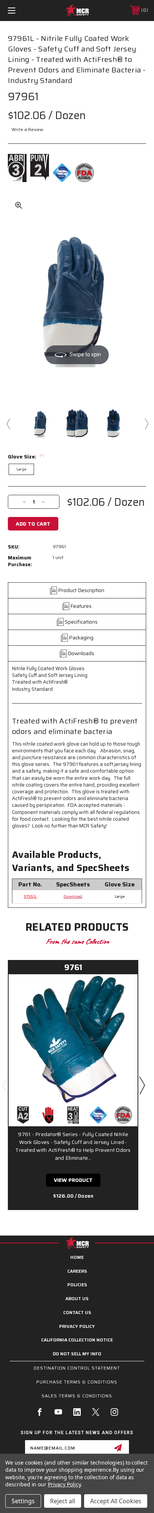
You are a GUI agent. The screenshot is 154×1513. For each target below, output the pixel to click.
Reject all (62, 1501)
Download (73, 896)
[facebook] (39, 1412)
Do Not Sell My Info (77, 1353)
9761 (73, 967)
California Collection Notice (77, 1339)
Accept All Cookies (115, 1501)
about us (77, 1298)
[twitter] (95, 1412)
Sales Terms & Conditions (76, 1395)
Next (146, 423)
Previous (7, 423)
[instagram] (114, 1412)
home (77, 1257)
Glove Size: (26, 456)
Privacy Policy (77, 1326)
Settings (23, 1501)
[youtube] (58, 1412)
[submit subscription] (117, 1447)
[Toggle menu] (22, 10)
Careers (77, 1271)
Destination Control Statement (77, 1367)
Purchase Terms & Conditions (76, 1381)
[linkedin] (77, 1412)
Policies (77, 1284)
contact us (77, 1312)
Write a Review (27, 129)
